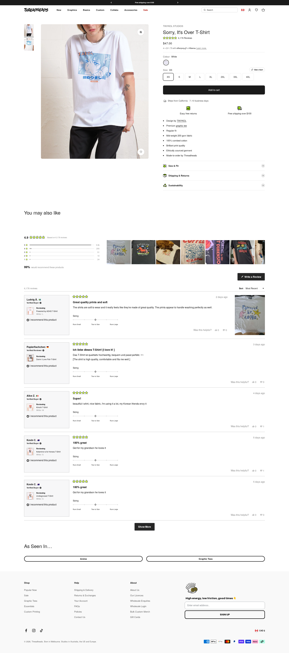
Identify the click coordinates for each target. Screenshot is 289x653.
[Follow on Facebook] (26, 630)
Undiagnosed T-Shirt (44, 497)
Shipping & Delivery (83, 589)
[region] (186, 252)
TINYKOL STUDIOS (173, 26)
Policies (78, 611)
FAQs (77, 606)
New (59, 10)
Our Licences (136, 595)
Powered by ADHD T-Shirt (46, 312)
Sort (241, 288)
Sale (145, 10)
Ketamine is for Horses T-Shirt (48, 453)
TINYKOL (181, 120)
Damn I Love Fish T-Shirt (46, 359)
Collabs (114, 10)
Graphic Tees (206, 558)
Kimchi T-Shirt (42, 408)
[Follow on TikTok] (41, 630)
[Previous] (111, 2)
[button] (214, 38)
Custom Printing (32, 611)
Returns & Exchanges (85, 595)
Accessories (130, 10)
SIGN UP (225, 614)
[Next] (177, 2)
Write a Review (254, 278)
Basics (86, 10)
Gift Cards (135, 617)
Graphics (72, 10)
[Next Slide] (262, 252)
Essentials (29, 606)
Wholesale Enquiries (140, 600)
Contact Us (79, 617)
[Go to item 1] (29, 30)
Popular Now (30, 589)
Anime (83, 558)
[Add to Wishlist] (141, 152)
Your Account (80, 600)
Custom (100, 10)
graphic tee (181, 125)
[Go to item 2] (29, 45)
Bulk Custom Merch (140, 611)
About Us (134, 589)
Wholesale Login (138, 606)
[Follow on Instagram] (34, 630)
